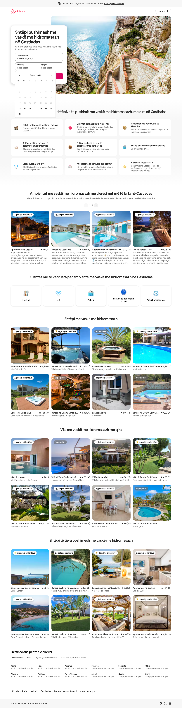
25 (25, 108)
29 (46, 108)
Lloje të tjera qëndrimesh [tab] (46, 657)
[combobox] (39, 58)
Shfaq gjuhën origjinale (114, 3)
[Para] (96, 205)
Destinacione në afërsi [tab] (20, 657)
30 (51, 108)
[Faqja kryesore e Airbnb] (18, 11)
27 (35, 108)
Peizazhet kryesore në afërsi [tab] (73, 657)
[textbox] (27, 67)
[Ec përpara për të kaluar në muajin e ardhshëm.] (51, 75)
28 (41, 108)
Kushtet (44, 703)
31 (20, 114)
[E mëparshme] (86, 205)
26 (30, 108)
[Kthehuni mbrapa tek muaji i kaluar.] (20, 75)
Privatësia (34, 703)
